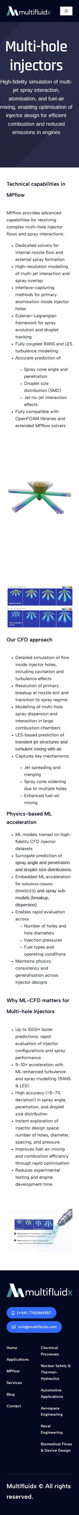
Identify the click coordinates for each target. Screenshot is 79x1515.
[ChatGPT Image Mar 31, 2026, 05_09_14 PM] (39, 1285)
